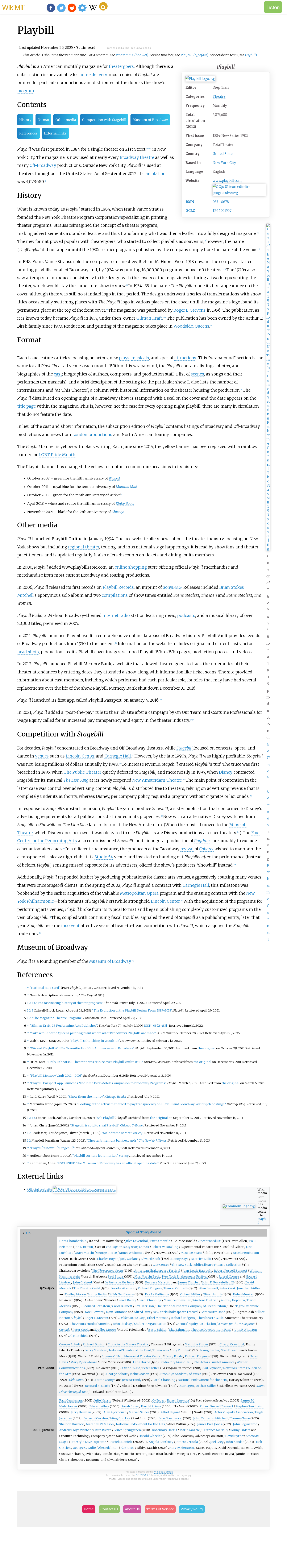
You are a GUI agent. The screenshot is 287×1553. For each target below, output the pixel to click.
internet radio (116, 615)
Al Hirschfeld (78, 1336)
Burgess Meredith (158, 1282)
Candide (64, 1330)
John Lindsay (122, 1324)
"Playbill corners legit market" (95, 1156)
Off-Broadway (43, 165)
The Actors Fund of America (90, 1324)
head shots (28, 651)
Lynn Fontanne (116, 1312)
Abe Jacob (127, 1448)
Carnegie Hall (117, 756)
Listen (273, 7)
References (28, 133)
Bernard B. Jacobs (97, 1386)
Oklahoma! (76, 1380)
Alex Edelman (108, 1448)
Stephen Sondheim (249, 1406)
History (25, 120)
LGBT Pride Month (57, 454)
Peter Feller (150, 1368)
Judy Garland (129, 1259)
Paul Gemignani (71, 1400)
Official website (39, 1189)
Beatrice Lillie (201, 1259)
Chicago (118, 512)
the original (207, 1048)
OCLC (190, 210)
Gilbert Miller (190, 1294)
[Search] (103, 6)
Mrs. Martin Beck (147, 1276)
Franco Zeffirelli (176, 1288)
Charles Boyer (107, 1259)
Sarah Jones (130, 1406)
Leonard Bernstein (96, 1306)
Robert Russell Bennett (230, 1270)
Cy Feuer (158, 1400)
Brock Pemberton (246, 1253)
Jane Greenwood (170, 1418)
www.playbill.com (227, 180)
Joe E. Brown (84, 1247)
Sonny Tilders (240, 1430)
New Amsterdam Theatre (157, 780)
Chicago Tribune (131, 1125)
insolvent (70, 925)
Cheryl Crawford (232, 1344)
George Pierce (106, 1253)
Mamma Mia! (126, 487)
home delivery (93, 74)
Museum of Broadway (150, 120)
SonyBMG (172, 587)
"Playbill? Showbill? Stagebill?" (52, 1148)
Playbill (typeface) (194, 55)
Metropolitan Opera (139, 893)
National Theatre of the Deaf (130, 1350)
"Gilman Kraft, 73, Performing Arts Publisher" (63, 1025)
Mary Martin (84, 1253)
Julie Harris (102, 1400)
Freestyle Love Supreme (88, 1442)
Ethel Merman (158, 1318)
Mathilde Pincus (196, 1344)
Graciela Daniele (120, 1442)
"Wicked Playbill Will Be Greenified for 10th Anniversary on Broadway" (82, 1048)
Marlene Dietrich (206, 1300)
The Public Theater (82, 772)
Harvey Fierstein (181, 1448)
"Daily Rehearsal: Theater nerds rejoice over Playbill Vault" (90, 1062)
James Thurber (189, 1282)
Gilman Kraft (149, 318)
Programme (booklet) (132, 55)
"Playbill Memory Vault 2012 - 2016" (56, 1075)
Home (89, 1509)
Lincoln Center (80, 756)
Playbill (262, 1221)
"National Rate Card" (45, 988)
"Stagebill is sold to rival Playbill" (94, 1125)
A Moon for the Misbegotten (236, 1324)
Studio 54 (104, 856)
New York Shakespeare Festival (185, 1276)
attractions (185, 357)
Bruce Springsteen (127, 1430)
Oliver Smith (212, 1294)
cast (58, 374)
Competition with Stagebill (104, 120)
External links (55, 133)
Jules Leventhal (136, 1241)
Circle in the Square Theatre (128, 1344)
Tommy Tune (240, 1418)
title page (26, 406)
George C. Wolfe (84, 1448)
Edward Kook (150, 1259)
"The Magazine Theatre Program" (57, 1018)
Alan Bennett (208, 1288)
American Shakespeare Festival (157, 1270)
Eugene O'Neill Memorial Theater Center (132, 1356)
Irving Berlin (97, 1294)
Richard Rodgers (150, 1288)
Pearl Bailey (127, 1300)
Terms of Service (160, 1509)
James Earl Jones (209, 1424)
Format (43, 120)
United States (223, 153)
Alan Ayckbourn (114, 1412)
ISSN (190, 202)
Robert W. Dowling (164, 1247)
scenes (197, 374)
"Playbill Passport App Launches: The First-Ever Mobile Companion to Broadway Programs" (98, 1083)
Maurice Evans (191, 1253)
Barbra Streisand (213, 1312)
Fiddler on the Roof (132, 1318)
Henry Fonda (173, 1356)
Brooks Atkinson (123, 1288)
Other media (65, 120)
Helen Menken (243, 1294)
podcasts (186, 615)
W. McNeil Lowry (121, 1294)
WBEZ (139, 1062)
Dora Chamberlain (73, 1241)
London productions (92, 434)
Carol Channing (149, 1300)
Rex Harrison (144, 1306)
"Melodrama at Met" (116, 1133)
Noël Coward (94, 1312)
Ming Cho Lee (120, 1418)
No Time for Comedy (268, 784)
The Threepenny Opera (107, 1270)
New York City (224, 163)
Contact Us (109, 1509)
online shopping (131, 567)
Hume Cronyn (105, 1380)
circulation (155, 173)
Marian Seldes (139, 1412)
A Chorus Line (130, 1368)
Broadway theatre (137, 157)
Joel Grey (217, 1442)
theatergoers (121, 66)
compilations (115, 595)
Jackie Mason (139, 1374)
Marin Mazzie (189, 1430)
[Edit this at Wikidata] (239, 193)
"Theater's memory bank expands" (112, 1140)
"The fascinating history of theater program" (69, 1003)
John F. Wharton (245, 1330)
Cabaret (206, 848)
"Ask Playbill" (105, 1118)
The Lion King (75, 780)
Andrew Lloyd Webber (75, 1430)
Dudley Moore (75, 1294)
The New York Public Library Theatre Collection (206, 1265)
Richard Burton (94, 1344)
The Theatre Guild (87, 1288)
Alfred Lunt (142, 1312)
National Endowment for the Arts (202, 1380)
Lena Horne (141, 1362)
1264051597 (222, 210)
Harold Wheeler (150, 1436)
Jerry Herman (81, 1412)
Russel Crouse (229, 1276)
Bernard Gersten (96, 1418)
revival (187, 848)
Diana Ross (161, 1350)
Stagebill (184, 748)
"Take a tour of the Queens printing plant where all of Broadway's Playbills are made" (93, 1033)
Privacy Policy (192, 1509)
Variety (137, 1133)
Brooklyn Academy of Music (180, 1374)
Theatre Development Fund (211, 1330)
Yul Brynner (212, 1368)
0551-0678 (221, 202)
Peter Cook (228, 1288)
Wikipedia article (163, 1471)
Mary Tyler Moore (83, 1362)
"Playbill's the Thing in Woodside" (95, 1041)
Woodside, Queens (191, 326)
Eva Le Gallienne (157, 1294)
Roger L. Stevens (190, 310)
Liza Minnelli (179, 1330)
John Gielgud (82, 1282)
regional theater (83, 546)
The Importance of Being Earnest (127, 1247)
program (25, 90)
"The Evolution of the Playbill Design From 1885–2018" (132, 1010)
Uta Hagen (186, 1386)
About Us (132, 1509)
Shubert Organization (150, 1324)
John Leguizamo (245, 1424)
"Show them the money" (86, 1097)
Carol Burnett (122, 1306)
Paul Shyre (116, 1276)
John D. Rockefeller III (218, 1282)
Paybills (251, 55)
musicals (140, 357)
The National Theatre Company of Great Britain (191, 1306)
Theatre (219, 96)
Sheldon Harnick (71, 1424)
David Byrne (234, 1436)
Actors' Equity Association (196, 1324)
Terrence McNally (215, 1430)
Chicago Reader (115, 1097)
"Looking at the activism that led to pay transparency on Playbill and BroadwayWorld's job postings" (151, 1104)
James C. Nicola (187, 1442)
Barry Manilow (96, 1350)
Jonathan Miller (248, 1288)
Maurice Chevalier (177, 1300)
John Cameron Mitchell (210, 1418)
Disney (225, 772)
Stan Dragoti (230, 1350)
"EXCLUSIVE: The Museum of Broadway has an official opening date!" (107, 1163)
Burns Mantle (160, 1241)
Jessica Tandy (131, 1380)
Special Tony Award (143, 1232)
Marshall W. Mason (100, 1424)
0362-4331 (160, 1025)
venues (42, 756)
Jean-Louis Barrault (197, 1270)
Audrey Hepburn (233, 1300)
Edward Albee (99, 1406)
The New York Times (152, 1140)
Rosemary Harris (164, 1430)
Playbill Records (118, 587)
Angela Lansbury (161, 1442)
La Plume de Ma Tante (119, 1282)
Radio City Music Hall (176, 1362)
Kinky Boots (125, 503)
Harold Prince (151, 1406)
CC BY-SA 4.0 (143, 1475)
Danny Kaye (179, 1259)
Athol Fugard (170, 1412)
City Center (161, 1265)
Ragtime (202, 840)
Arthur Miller (206, 1386)
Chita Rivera (102, 1430)
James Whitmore (131, 1253)
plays (124, 357)
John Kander (235, 1442)
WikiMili (13, 7)
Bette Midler (157, 1330)
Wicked (114, 478)
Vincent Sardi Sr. (209, 1241)
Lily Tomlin (180, 1350)
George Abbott (69, 1344)
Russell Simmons (178, 1400)
